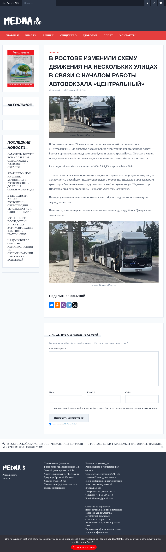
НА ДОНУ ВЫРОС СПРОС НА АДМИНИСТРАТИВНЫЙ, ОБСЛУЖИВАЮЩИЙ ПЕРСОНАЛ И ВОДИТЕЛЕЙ (20, 250)
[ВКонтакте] (51, 305)
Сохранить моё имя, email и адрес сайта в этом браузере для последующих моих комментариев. (105, 408)
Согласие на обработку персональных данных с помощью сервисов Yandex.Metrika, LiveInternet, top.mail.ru (103, 511)
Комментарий (57, 348)
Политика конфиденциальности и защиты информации (103, 531)
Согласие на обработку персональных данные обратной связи (102, 522)
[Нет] (162, 543)
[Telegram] (69, 305)
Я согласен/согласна (84, 547)
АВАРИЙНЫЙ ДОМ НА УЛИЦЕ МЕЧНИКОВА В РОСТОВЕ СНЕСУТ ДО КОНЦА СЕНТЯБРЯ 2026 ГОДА (20, 181)
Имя (52, 392)
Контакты (127, 35)
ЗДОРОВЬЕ (90, 35)
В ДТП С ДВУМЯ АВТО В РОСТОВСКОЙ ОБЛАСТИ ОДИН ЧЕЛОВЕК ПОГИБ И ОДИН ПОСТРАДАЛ (19, 203)
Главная (12, 35)
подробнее (71, 539)
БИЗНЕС (48, 35)
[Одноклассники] (57, 305)
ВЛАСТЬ (30, 35)
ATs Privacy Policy (70, 424)
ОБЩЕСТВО (68, 35)
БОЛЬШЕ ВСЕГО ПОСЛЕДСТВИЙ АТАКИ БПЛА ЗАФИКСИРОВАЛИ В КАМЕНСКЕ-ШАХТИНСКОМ (20, 226)
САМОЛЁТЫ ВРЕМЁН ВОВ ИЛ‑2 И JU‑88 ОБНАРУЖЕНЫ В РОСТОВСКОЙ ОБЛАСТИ (20, 161)
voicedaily (57, 90)
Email (91, 392)
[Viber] (63, 305)
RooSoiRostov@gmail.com (99, 498)
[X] (74, 305)
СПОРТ (108, 35)
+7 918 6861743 (104, 494)
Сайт (128, 392)
